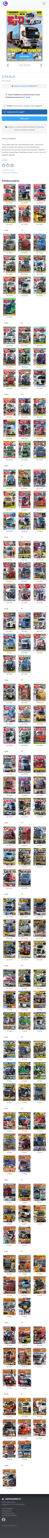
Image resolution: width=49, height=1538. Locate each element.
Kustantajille (8, 1513)
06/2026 (26, 97)
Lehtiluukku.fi (13, 1499)
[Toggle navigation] (44, 3)
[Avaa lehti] (9, 192)
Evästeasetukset (9, 1515)
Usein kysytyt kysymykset (13, 1504)
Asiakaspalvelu (8, 1502)
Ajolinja (4, 160)
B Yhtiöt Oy (14, 173)
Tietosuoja (6, 1511)
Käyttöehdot (7, 1509)
